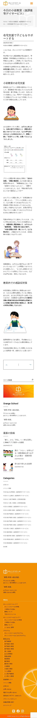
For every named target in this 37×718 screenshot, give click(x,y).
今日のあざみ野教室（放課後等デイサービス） (17, 492)
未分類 (5, 546)
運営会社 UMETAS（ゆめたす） (12, 695)
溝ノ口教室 (7, 651)
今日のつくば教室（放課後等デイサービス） (16, 495)
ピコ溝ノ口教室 (9, 676)
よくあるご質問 (9, 627)
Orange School (15, 716)
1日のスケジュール (10, 614)
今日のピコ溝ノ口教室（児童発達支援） (15, 503)
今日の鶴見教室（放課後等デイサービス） (15, 543)
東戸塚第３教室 (9, 646)
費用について (8, 611)
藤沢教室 (7, 661)
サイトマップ (7, 705)
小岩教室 (7, 666)
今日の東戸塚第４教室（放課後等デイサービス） (17, 525)
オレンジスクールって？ (10, 604)
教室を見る (6, 639)
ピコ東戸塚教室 (9, 673)
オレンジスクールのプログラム (13, 633)
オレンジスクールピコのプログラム (15, 635)
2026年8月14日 (19, 466)
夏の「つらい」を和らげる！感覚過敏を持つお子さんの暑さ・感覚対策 (24, 453)
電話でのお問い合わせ (10, 692)
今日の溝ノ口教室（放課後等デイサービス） (16, 528)
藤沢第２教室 (8, 663)
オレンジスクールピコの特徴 (13, 620)
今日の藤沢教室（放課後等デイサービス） (15, 532)
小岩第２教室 (8, 668)
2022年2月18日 (7, 43)
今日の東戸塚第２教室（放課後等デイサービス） (17, 517)
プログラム (6, 630)
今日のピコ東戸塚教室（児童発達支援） (15, 499)
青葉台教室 (7, 656)
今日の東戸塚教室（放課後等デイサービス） (16, 514)
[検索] (32, 379)
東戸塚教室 (7, 641)
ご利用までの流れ (9, 609)
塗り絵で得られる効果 (23, 464)
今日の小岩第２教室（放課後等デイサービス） (17, 510)
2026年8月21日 (7, 445)
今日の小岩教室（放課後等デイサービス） (15, 45)
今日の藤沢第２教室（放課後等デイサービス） (17, 535)
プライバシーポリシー (10, 699)
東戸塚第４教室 (9, 649)
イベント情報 (7, 488)
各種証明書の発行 (8, 702)
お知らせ (6, 484)
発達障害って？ (8, 679)
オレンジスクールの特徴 (11, 606)
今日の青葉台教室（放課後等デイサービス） (16, 539)
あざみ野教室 (8, 654)
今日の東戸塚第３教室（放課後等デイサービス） (17, 521)
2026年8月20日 (19, 458)
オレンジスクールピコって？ (12, 617)
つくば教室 (7, 671)
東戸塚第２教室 (9, 644)
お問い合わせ (7, 689)
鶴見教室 (7, 658)
